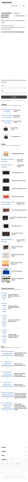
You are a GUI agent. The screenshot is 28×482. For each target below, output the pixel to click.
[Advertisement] (14, 62)
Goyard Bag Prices (14, 128)
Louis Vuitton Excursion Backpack (12, 32)
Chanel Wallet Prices (17, 172)
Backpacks (12, 27)
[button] (19, 6)
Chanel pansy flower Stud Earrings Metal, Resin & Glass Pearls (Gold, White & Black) (20, 395)
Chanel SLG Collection (20, 160)
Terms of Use (15, 100)
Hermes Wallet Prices (18, 196)
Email (2, 90)
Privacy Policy (22, 100)
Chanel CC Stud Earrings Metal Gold (19, 364)
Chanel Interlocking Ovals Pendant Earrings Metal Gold (19, 375)
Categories (17, 13)
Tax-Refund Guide (17, 271)
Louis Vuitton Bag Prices (17, 116)
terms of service (16, 478)
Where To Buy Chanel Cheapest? (16, 263)
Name (2, 85)
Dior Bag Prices (16, 136)
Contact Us (23, 478)
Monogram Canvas (6, 29)
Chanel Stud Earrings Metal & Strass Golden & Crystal (20, 354)
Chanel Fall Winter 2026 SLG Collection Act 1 (14, 296)
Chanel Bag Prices (17, 110)
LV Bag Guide (21, 27)
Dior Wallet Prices (17, 226)
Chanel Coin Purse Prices (19, 180)
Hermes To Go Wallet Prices (21, 203)
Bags (16, 27)
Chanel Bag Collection (18, 153)
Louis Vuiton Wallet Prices (19, 210)
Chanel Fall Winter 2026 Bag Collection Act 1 (14, 307)
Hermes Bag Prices (17, 121)
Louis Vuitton (4, 27)
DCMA (3, 478)
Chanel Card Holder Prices (19, 188)
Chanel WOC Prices (20, 166)
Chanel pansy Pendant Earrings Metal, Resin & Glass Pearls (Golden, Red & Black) (20, 406)
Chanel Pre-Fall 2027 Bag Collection (14, 320)
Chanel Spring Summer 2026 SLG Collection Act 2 (13, 336)
